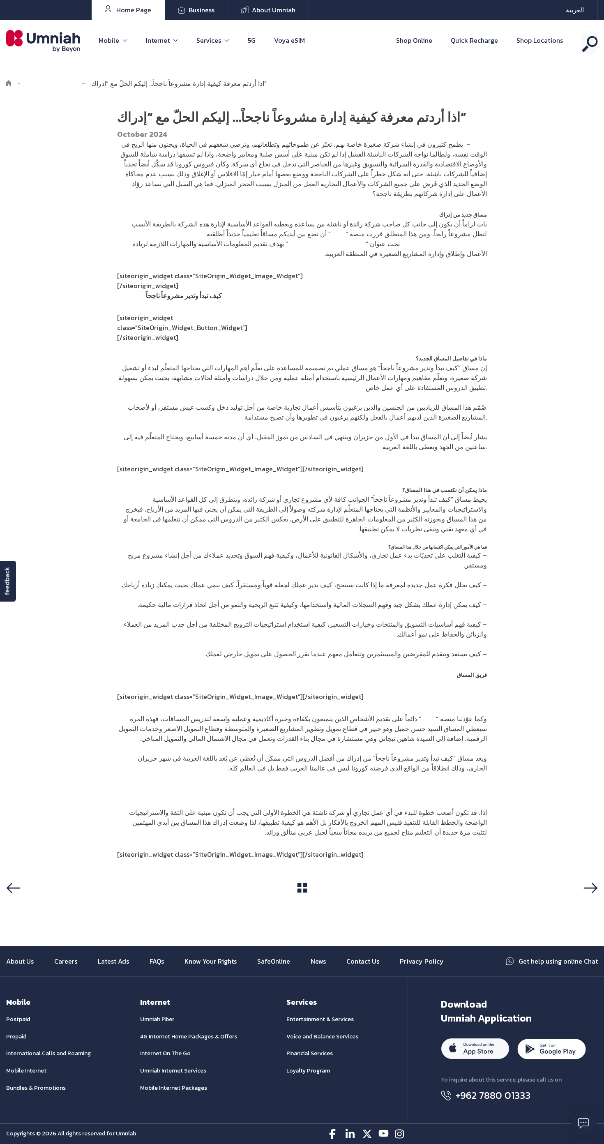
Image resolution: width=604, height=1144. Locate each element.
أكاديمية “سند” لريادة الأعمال (166, 234)
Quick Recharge (474, 40)
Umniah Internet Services (173, 1070)
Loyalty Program (308, 1070)
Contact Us (362, 961)
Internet (158, 40)
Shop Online (414, 40)
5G (252, 40)
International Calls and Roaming (48, 1053)
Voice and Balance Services (322, 1036)
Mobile (109, 40)
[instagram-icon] (400, 1134)
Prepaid (16, 1036)
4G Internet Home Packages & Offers (188, 1036)
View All (302, 903)
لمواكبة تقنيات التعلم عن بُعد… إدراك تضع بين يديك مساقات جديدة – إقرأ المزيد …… (377, 790)
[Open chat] (583, 1123)
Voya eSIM (289, 40)
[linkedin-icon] (351, 1134)
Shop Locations (539, 40)
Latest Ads (113, 961)
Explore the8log (51, 83)
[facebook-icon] (334, 1134)
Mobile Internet (26, 1070)
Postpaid (18, 1019)
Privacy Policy (422, 961)
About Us (20, 961)
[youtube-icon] (383, 1134)
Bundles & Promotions (36, 1088)
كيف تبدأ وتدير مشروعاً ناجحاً (327, 244)
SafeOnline (273, 961)
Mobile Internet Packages (173, 1088)
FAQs (157, 961)
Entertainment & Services (320, 1019)
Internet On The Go (165, 1053)
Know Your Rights (210, 961)
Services (208, 40)
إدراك (479, 144)
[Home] (8, 83)
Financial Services (309, 1053)
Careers (65, 961)
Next (589, 903)
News (318, 961)
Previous (22, 903)
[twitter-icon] (367, 1134)
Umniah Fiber (157, 1019)
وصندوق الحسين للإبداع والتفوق (444, 244)
